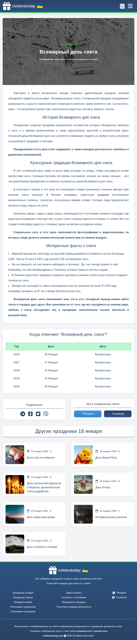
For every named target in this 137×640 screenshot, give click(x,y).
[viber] (45, 413)
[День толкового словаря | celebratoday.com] (15, 544)
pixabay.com (84, 631)
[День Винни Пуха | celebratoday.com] (83, 454)
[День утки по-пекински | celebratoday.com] (15, 454)
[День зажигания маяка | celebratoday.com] (15, 514)
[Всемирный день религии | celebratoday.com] (83, 514)
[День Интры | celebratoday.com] (83, 484)
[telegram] (22, 413)
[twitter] (38, 413)
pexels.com (100, 631)
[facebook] (30, 413)
